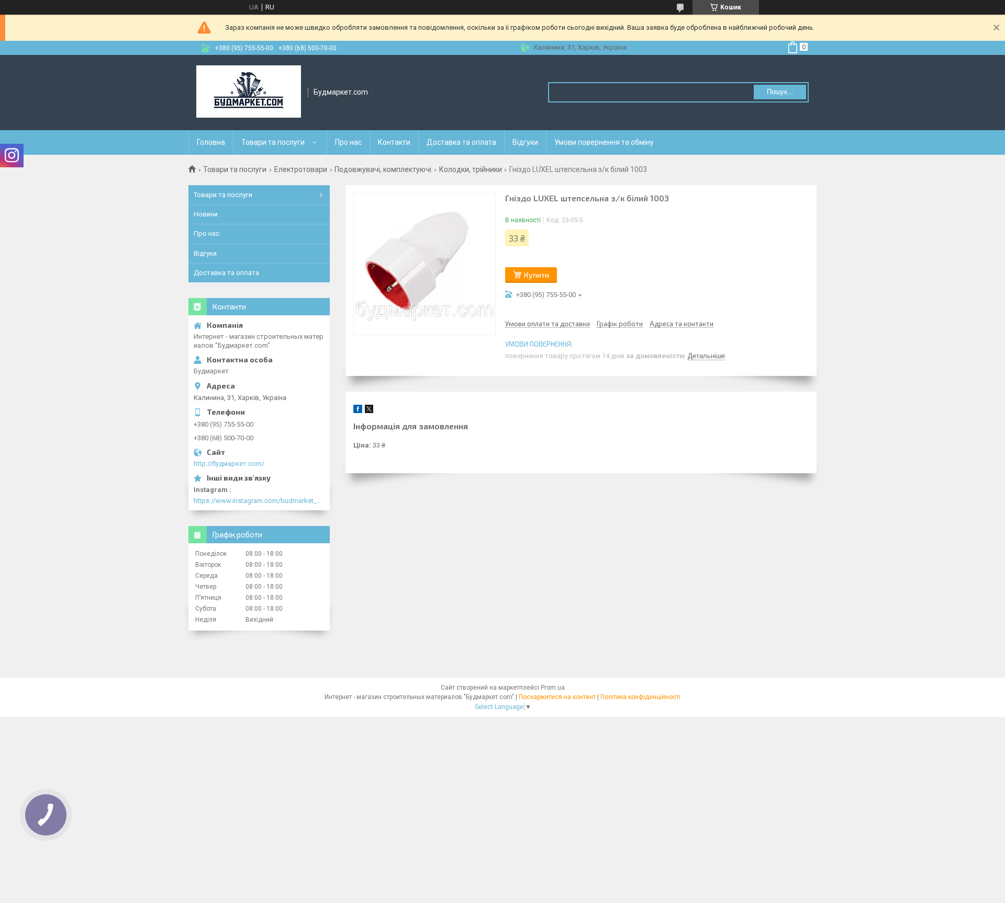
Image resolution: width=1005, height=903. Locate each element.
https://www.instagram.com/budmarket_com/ (259, 501)
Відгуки (525, 142)
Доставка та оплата (461, 142)
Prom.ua (553, 687)
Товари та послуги (273, 142)
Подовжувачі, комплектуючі (382, 169)
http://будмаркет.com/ (229, 463)
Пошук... (780, 92)
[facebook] (357, 411)
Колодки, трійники (470, 169)
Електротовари (300, 169)
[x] (369, 411)
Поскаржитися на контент (557, 697)
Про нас (348, 142)
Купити (536, 274)
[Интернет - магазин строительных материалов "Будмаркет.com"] (248, 92)
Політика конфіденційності (640, 697)
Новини (206, 214)
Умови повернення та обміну (604, 142)
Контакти (394, 142)
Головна (211, 142)
